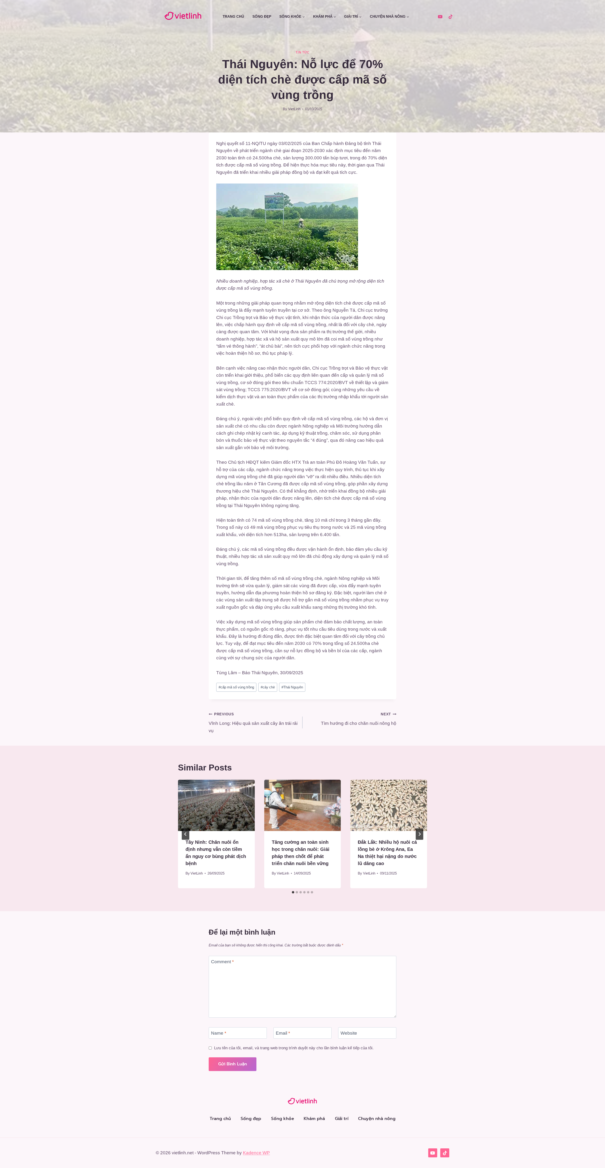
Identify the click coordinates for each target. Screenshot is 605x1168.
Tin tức (302, 52)
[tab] (293, 892)
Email (283, 1033)
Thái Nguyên (292, 687)
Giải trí (341, 1118)
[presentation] (216, 805)
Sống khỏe (282, 1118)
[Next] (419, 834)
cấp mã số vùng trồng (236, 687)
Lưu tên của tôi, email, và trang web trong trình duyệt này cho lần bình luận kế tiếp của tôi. (294, 1048)
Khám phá (314, 1118)
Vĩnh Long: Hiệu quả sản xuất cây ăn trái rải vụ (253, 722)
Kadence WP (256, 1152)
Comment (222, 961)
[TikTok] (450, 16)
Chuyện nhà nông (376, 1118)
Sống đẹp (261, 16)
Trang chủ (233, 16)
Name (218, 1033)
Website (349, 1033)
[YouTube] (440, 16)
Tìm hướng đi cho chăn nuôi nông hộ (358, 719)
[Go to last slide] (185, 834)
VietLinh (294, 109)
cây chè (268, 687)
